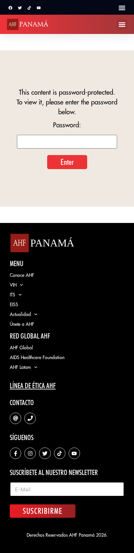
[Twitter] (20, 8)
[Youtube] (39, 8)
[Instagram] (30, 453)
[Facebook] (10, 8)
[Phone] (30, 418)
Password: (67, 125)
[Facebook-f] (15, 453)
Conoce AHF (22, 275)
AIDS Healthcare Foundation (37, 357)
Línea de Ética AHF (33, 385)
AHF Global (21, 348)
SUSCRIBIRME (42, 511)
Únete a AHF (22, 324)
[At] (15, 418)
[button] (122, 7)
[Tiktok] (29, 8)
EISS (14, 305)
